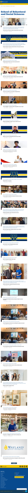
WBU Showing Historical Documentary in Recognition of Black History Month (14, 458)
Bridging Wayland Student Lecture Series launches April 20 (11, 61)
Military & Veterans (3, 482)
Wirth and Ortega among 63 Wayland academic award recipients (12, 229)
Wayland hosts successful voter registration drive (10, 165)
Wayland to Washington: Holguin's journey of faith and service (12, 121)
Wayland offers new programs (7, 180)
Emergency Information (7, 491)
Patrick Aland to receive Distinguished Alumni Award (10, 244)
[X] (20, 466)
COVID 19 (2, 474)
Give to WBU (2, 475)
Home (1, 6)
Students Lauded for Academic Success (8, 385)
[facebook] (22, 466)
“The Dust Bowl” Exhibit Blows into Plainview (9, 408)
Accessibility (2, 491)
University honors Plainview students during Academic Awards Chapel (13, 30)
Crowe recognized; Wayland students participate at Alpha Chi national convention (13, 299)
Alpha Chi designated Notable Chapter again (9, 259)
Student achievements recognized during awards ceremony (11, 284)
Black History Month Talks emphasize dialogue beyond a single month (13, 76)
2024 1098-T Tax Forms (3, 487)
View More (14, 463)
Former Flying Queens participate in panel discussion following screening (13, 346)
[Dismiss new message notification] (26, 488)
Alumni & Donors (3, 485)
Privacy (11, 491)
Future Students (2, 481)
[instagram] (26, 466)
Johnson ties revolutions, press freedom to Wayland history (11, 91)
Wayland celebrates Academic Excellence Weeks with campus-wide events (13, 46)
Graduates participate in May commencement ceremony (11, 212)
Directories (2, 473)
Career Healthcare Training (4, 480)
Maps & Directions (3, 472)
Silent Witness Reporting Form (4, 479)
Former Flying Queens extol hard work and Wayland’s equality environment (13, 323)
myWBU (1, 476)
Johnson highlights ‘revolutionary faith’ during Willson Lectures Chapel (13, 106)
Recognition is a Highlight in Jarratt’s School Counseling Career (12, 434)
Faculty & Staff (2, 486)
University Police (3, 477)
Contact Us (17, 474)
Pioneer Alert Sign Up (3, 478)
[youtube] (24, 466)
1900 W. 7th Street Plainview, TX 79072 (20, 475)
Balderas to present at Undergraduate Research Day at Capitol (12, 136)
